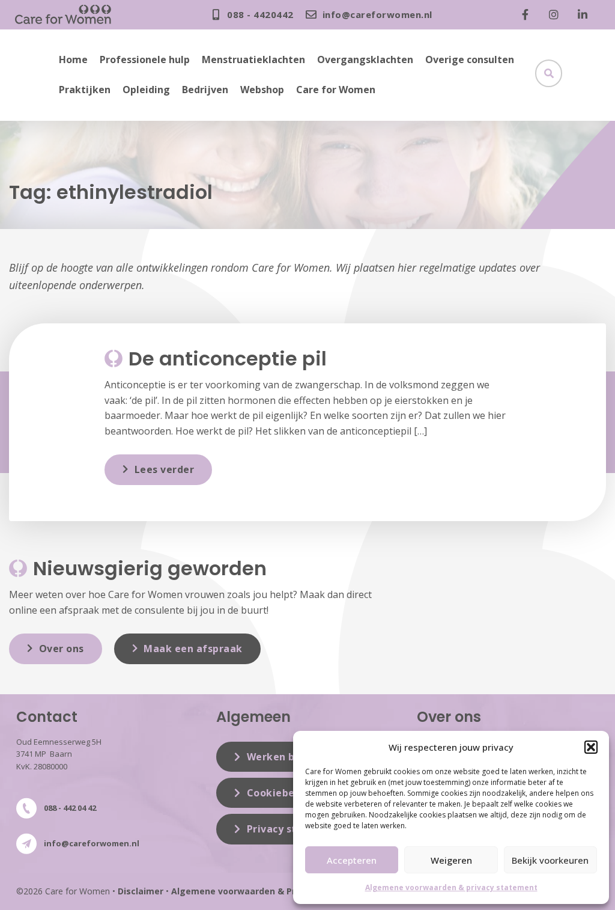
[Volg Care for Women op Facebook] (528, 14)
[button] (591, 747)
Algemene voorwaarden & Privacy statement (269, 891)
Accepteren (352, 860)
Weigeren (451, 860)
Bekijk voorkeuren (550, 860)
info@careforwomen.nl (91, 843)
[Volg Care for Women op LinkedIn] (585, 14)
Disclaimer (140, 891)
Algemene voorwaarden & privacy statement (451, 887)
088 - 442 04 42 (70, 807)
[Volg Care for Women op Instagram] (556, 14)
